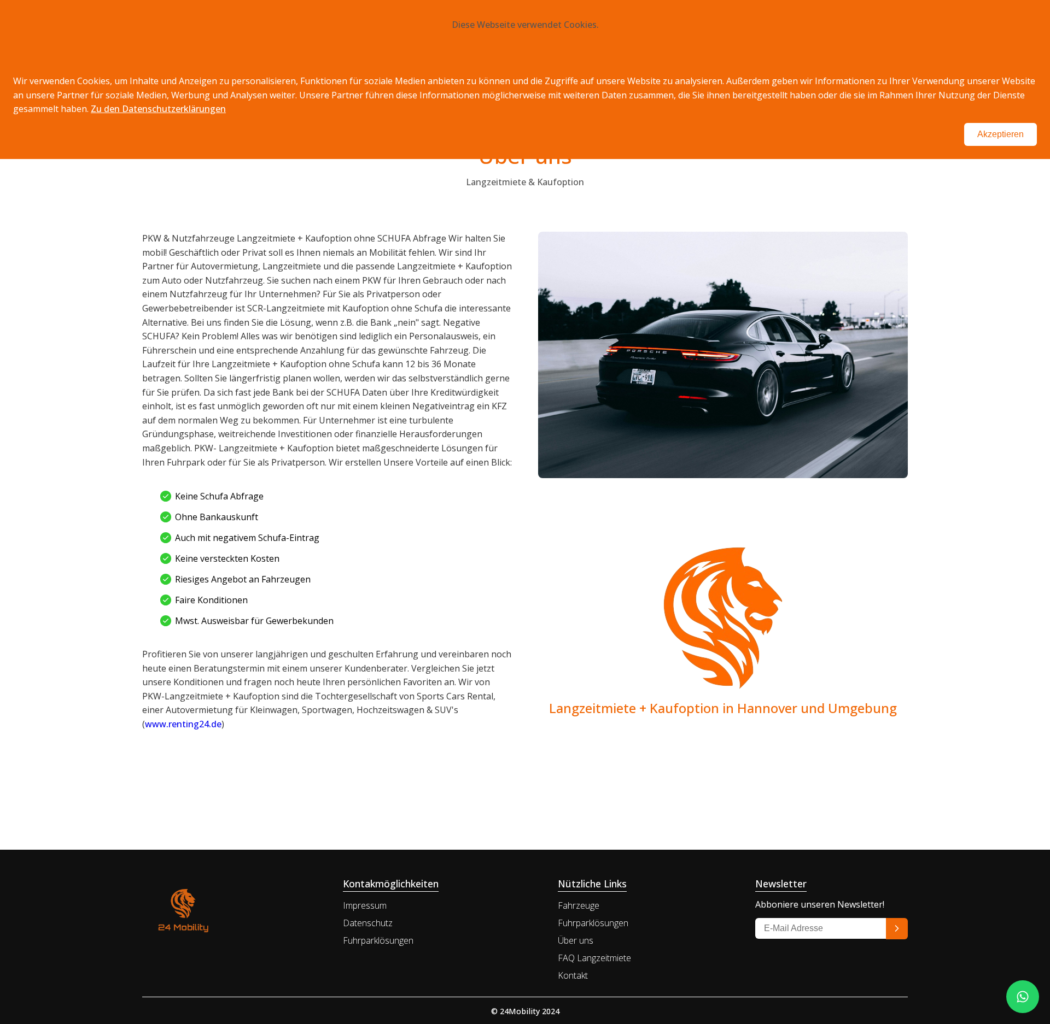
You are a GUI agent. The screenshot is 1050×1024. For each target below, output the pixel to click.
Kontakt (573, 975)
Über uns (575, 940)
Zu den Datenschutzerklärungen (158, 109)
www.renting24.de (183, 724)
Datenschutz (368, 923)
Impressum (365, 905)
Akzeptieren (1000, 134)
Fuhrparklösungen (378, 940)
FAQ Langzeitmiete (594, 958)
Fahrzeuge (578, 905)
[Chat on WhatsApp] (1022, 996)
